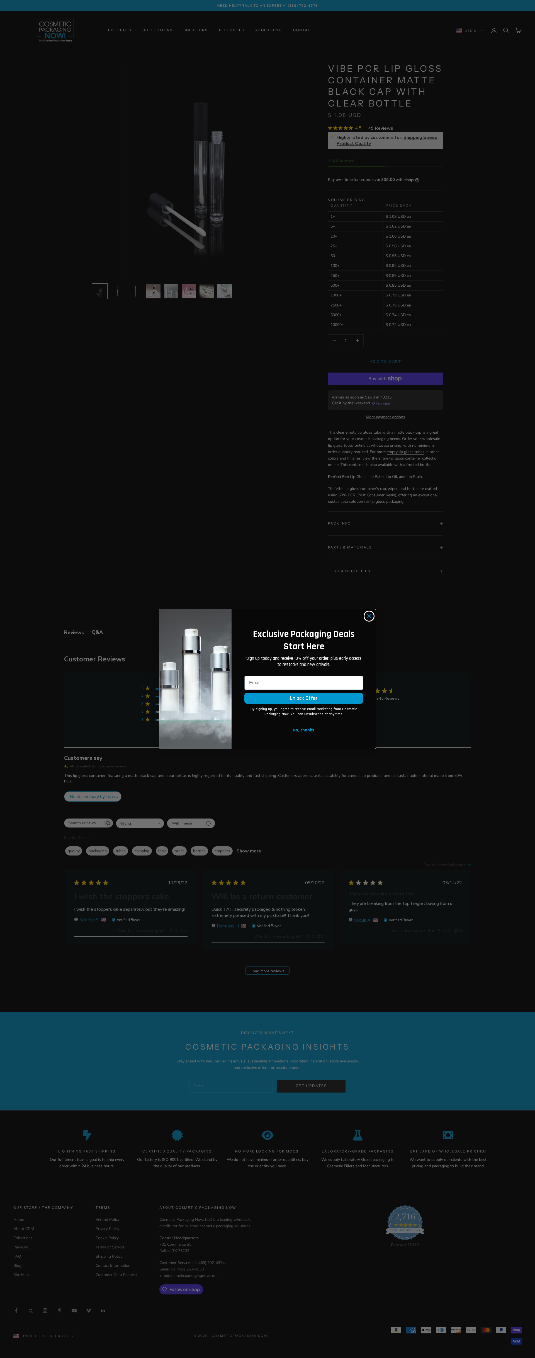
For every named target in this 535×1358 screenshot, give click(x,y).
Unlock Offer (304, 698)
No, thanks (303, 730)
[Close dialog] (369, 616)
